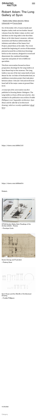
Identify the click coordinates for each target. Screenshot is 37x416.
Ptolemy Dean (7, 262)
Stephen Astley (7, 21)
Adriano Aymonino (18, 21)
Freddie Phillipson (9, 298)
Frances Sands (17, 23)
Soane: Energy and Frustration (12, 260)
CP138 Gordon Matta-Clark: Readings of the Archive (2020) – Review (16, 225)
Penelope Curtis (8, 228)
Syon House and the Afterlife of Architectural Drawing (16, 294)
